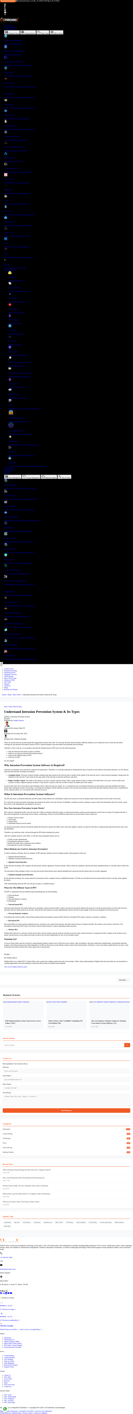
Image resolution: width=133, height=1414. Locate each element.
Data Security (17, 706)
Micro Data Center (10, 678)
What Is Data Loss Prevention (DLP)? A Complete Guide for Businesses (26, 1194)
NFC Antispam (9, 1398)
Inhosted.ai (7, 1338)
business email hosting (105, 1222)
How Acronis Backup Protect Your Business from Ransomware (23, 1178)
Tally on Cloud (59, 1222)
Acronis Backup (93, 1222)
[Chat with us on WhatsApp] (5, 1409)
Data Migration (9, 1363)
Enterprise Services (10, 270)
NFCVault (7, 472)
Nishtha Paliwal (18, 720)
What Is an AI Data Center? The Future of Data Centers (21, 1202)
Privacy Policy (28, 1413)
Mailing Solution (66, 1152)
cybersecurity (37, 1222)
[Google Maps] (5, 4)
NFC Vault (7, 1395)
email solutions (26, 1222)
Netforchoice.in (9, 1339)
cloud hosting (7, 1222)
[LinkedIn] (5, 10)
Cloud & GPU (9, 25)
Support (6, 474)
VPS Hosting (69, 1222)
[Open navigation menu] (1, 663)
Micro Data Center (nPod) (12, 1343)
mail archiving (66, 1147)
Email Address (7, 1075)
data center (16, 1222)
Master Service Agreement (8, 1411)
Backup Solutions (119, 1222)
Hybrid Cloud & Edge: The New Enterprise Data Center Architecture (25, 1186)
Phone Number (7, 1084)
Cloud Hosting (66, 1134)
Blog (5, 1383)
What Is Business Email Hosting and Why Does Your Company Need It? (27, 1170)
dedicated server (48, 1222)
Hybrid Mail (7, 1226)
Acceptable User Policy (26, 1411)
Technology (66, 1138)
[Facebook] (4, 6)
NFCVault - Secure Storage (13, 1345)
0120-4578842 (55, 1)
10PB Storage (8, 468)
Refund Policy (17, 1413)
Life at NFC (8, 1379)
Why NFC (7, 1377)
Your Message (7, 1092)
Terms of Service (5, 1413)
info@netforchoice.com (26, 1)
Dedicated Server (9, 29)
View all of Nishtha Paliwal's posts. (15, 967)
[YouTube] (5, 12)
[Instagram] (5, 8)
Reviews (7, 1381)
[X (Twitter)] (5, 14)
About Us (7, 686)
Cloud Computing (80, 1222)
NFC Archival (9, 1400)
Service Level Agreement (43, 1411)
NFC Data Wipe (9, 1402)
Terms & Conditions (40, 1413)
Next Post (123, 980)
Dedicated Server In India (12, 1347)
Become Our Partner (11, 689)
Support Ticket (9, 1367)
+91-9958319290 (42, 1)
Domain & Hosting (10, 27)
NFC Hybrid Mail (10, 1397)
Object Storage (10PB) (11, 1341)
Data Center (8, 706)
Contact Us (8, 1386)
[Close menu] (1, 665)
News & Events (9, 1384)
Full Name (6, 1067)
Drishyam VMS (9, 470)
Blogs (6, 688)
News (66, 1143)
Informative (66, 1129)
